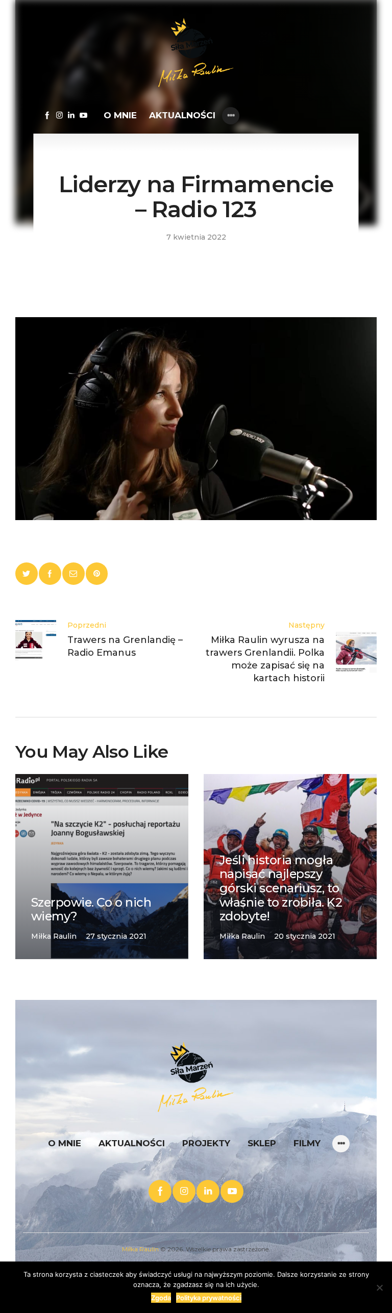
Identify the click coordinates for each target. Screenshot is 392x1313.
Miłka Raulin (140, 1249)
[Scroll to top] (343, 1264)
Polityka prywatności (208, 1298)
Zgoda (161, 1298)
